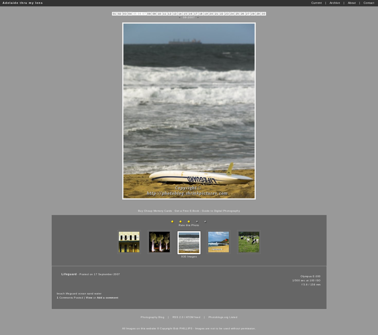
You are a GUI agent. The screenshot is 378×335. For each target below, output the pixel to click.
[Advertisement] (189, 205)
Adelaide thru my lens (23, 2)
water (98, 293)
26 (242, 13)
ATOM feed (193, 317)
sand (90, 293)
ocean (82, 293)
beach (61, 293)
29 (258, 13)
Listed (233, 317)
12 (169, 13)
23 (227, 13)
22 (221, 13)
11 (164, 13)
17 (195, 13)
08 (149, 13)
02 (119, 13)
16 (190, 13)
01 (114, 13)
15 (185, 13)
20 (211, 13)
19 (206, 13)
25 (237, 13)
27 (247, 13)
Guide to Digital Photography (221, 210)
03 (125, 13)
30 (263, 13)
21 (216, 13)
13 (175, 13)
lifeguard (71, 293)
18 (201, 13)
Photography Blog (152, 317)
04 (130, 13)
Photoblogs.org (219, 317)
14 (180, 13)
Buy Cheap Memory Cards (155, 210)
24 (232, 13)
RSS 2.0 (178, 317)
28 (253, 13)
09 (154, 13)
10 (159, 13)
